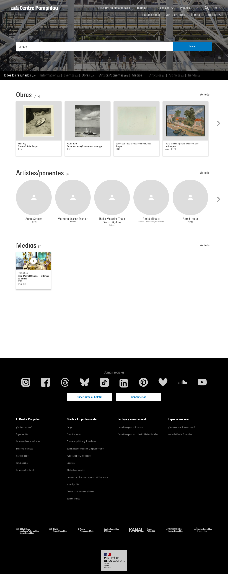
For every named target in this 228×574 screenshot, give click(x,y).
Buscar (192, 46)
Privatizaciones (74, 434)
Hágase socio (152, 15)
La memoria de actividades (28, 441)
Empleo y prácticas (24, 448)
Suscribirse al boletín (89, 397)
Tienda (197, 15)
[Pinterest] (143, 383)
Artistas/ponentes (113, 75)
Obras (88, 75)
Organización (22, 434)
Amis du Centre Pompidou (180, 434)
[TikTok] (104, 383)
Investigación (73, 484)
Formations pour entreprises (130, 427)
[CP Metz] (88, 533)
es (216, 8)
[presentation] (218, 123)
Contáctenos (138, 397)
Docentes (71, 462)
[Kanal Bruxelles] (144, 533)
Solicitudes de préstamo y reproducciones (85, 448)
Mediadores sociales (76, 470)
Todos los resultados (20, 75)
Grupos (70, 427)
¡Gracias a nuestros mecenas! (181, 427)
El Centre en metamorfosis (115, 8)
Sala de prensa (73, 498)
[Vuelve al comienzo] (219, 565)
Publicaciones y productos (78, 455)
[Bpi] (30, 533)
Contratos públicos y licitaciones (81, 441)
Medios (138, 75)
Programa (142, 8)
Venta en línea (175, 15)
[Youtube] (202, 383)
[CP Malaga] (114, 533)
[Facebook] (45, 383)
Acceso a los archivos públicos (80, 491)
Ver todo (205, 94)
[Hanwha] (203, 533)
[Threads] (65, 383)
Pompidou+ (187, 8)
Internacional (22, 462)
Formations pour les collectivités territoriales (138, 434)
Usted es (212, 15)
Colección (164, 8)
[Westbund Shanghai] (177, 533)
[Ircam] (60, 533)
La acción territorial (25, 470)
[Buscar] (207, 8)
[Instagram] (26, 383)
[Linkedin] (124, 383)
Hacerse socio (22, 455)
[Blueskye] (84, 383)
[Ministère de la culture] (114, 560)
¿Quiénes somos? (24, 427)
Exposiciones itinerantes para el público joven (87, 477)
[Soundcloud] (182, 383)
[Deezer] (163, 383)
